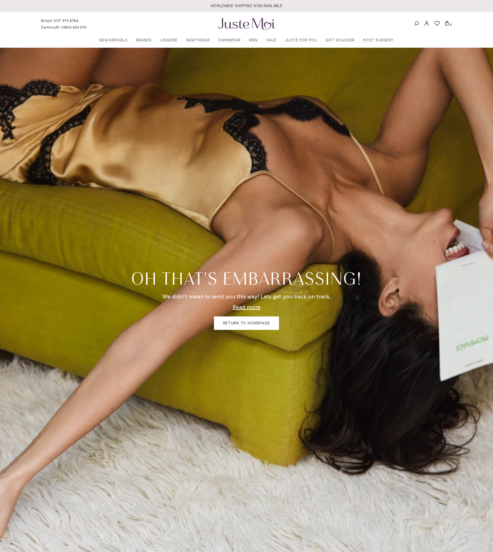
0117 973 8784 (66, 20)
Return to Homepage (246, 322)
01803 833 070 (73, 27)
